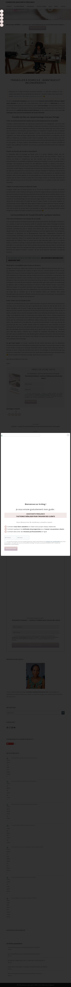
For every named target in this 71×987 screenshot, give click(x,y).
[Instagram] (1, 18)
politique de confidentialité (53, 541)
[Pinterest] (1, 21)
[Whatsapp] (1, 25)
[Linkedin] (1, 14)
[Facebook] (1, 11)
